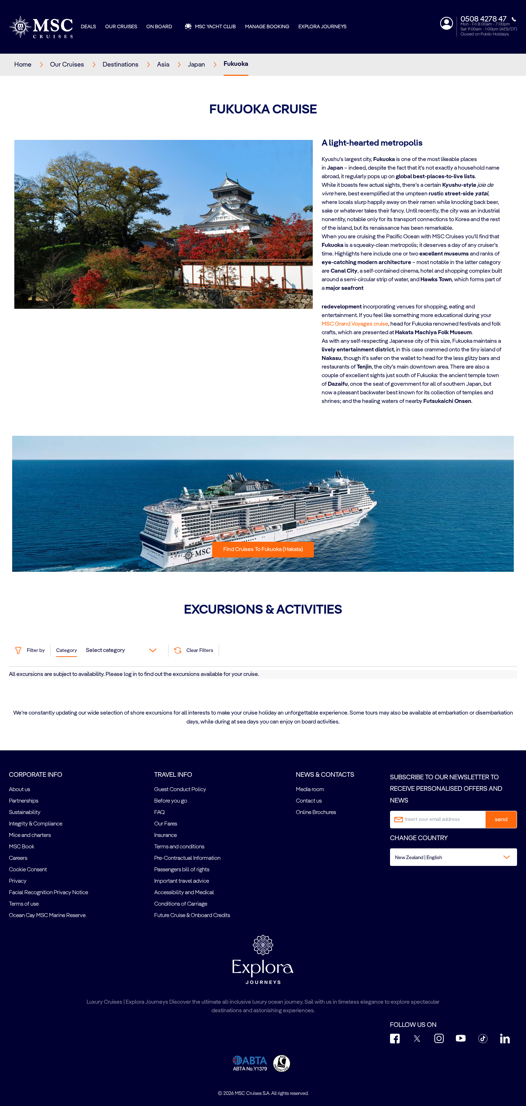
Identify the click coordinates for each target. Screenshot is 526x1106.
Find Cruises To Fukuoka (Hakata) (263, 549)
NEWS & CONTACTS (325, 775)
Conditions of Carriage (180, 904)
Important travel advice (181, 881)
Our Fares (165, 824)
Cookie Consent (28, 870)
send (501, 820)
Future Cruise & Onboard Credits (192, 916)
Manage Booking (267, 26)
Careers (18, 858)
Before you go (170, 801)
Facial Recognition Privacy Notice (48, 893)
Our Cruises (121, 26)
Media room (310, 790)
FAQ (159, 812)
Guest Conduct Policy (180, 790)
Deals (88, 26)
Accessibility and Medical (184, 893)
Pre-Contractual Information (187, 858)
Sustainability (24, 812)
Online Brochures (316, 812)
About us (19, 790)
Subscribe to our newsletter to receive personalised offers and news (446, 789)
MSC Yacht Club (215, 26)
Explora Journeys (322, 26)
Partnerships (23, 801)
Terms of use (24, 904)
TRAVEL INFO (173, 775)
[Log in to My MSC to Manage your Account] (446, 23)
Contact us (309, 801)
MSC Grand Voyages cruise (355, 324)
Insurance (165, 835)
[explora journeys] (263, 959)
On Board (159, 26)
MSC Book (21, 847)
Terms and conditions (179, 847)
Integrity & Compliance (35, 824)
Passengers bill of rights (181, 870)
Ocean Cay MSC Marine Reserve (47, 916)
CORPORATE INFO (35, 775)
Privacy (17, 881)
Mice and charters (30, 835)
